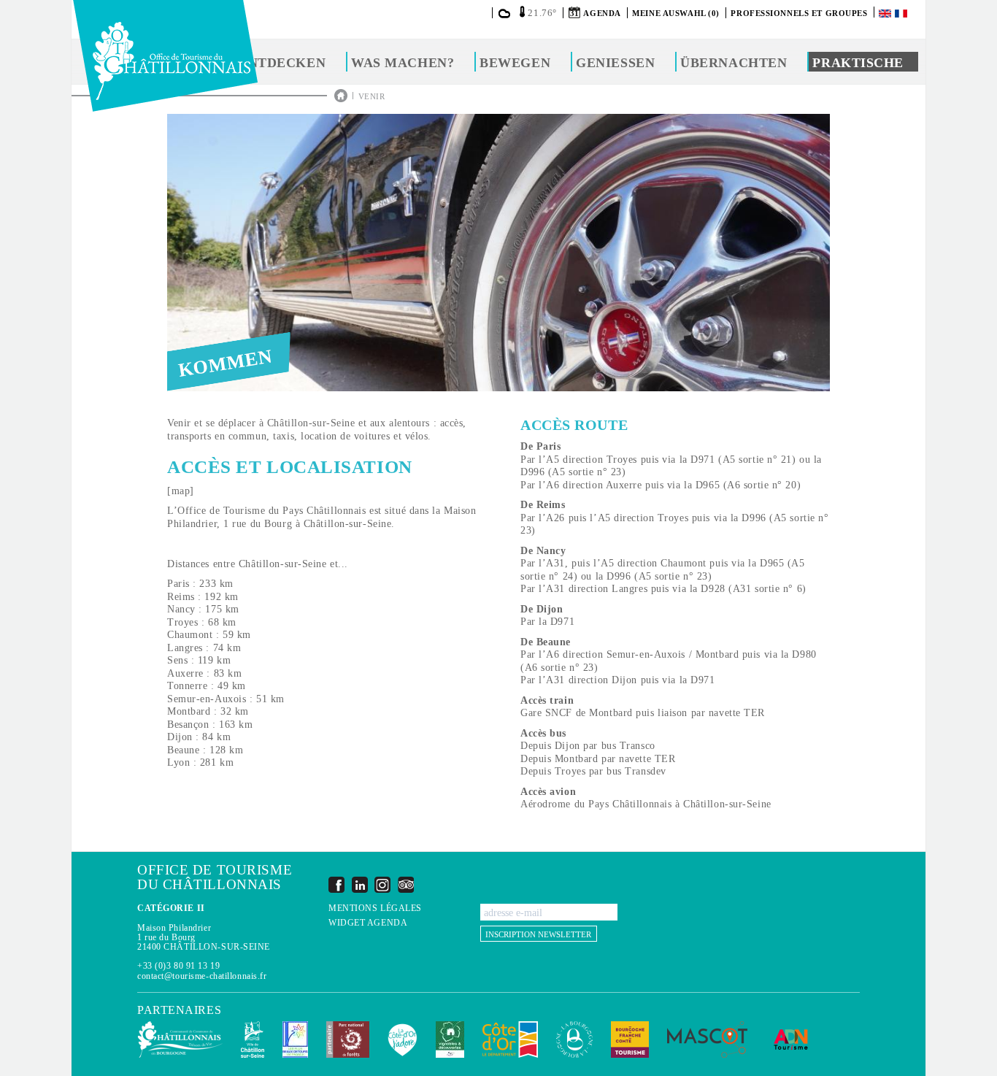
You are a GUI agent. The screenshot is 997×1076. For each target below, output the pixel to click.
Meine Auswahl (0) (676, 13)
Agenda (601, 13)
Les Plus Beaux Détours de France (295, 1039)
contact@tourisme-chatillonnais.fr (201, 976)
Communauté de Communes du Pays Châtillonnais (180, 1039)
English (886, 13)
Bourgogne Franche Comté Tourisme (630, 1039)
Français (902, 13)
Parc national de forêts (347, 1039)
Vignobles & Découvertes (450, 1039)
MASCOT (707, 1039)
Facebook (336, 884)
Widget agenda (367, 923)
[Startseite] (165, 56)
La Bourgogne (574, 1039)
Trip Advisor (406, 884)
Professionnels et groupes (799, 13)
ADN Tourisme (791, 1039)
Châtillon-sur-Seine (252, 1039)
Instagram (382, 884)
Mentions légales (375, 908)
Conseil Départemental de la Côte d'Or (510, 1039)
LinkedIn (360, 884)
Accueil (340, 95)
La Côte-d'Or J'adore (402, 1039)
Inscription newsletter (538, 934)
